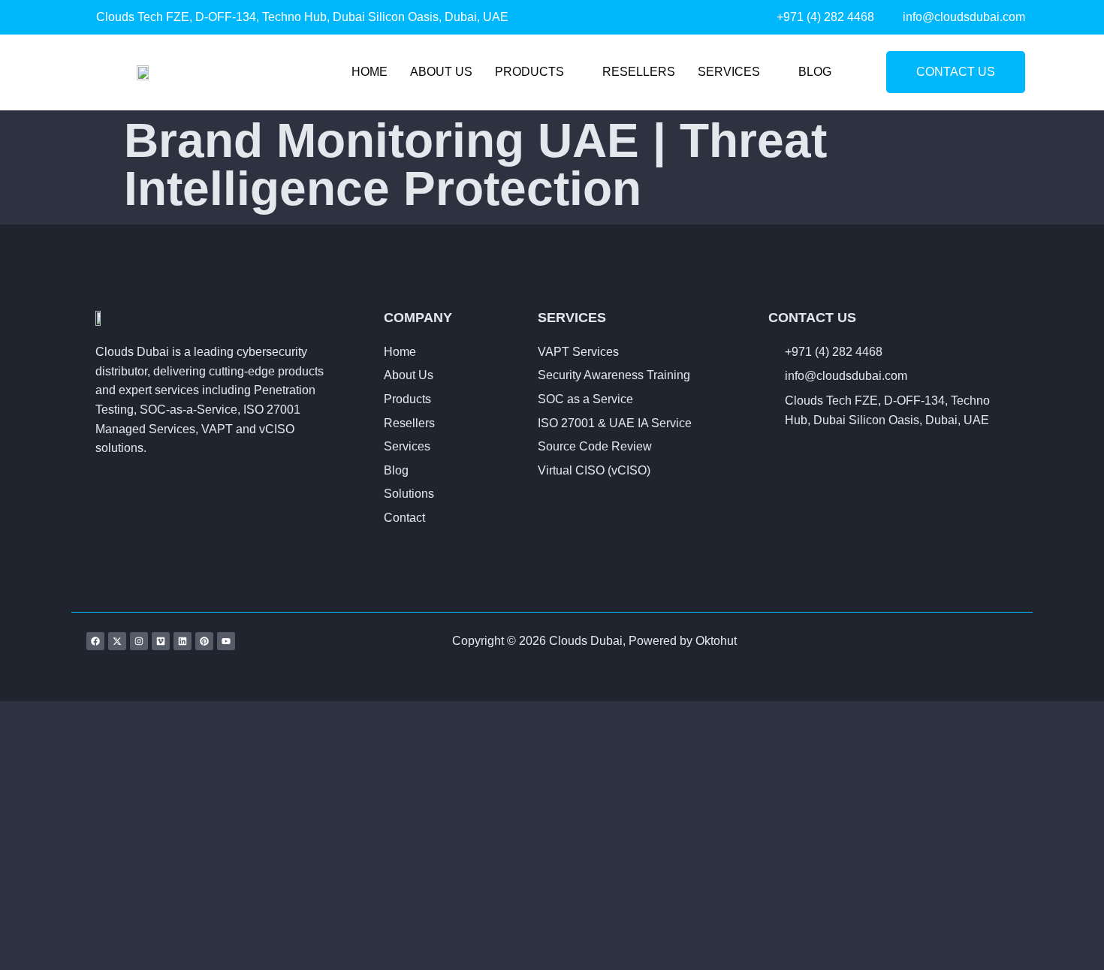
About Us (441, 71)
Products (529, 71)
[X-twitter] (117, 641)
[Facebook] (95, 641)
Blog (814, 71)
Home (369, 71)
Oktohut (716, 640)
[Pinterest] (204, 641)
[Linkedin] (182, 641)
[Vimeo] (161, 641)
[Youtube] (226, 641)
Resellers (638, 71)
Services (729, 71)
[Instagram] (139, 641)
